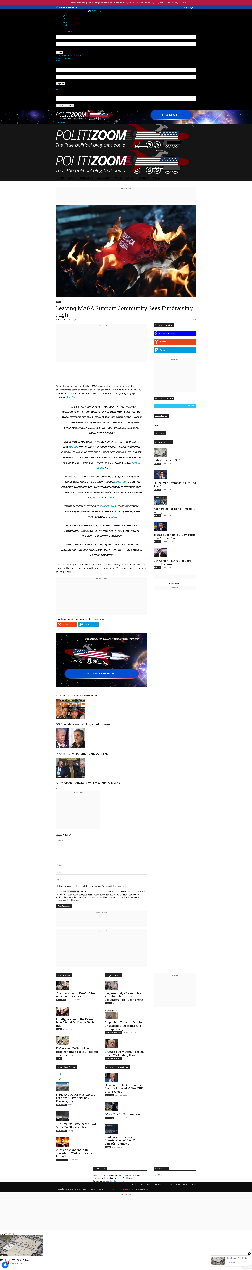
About (72, 177)
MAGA (59, 302)
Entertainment (61, 1105)
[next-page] (59, 789)
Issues (156, 177)
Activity (177, 1184)
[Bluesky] (88, 11)
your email (60, 73)
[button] (193, 127)
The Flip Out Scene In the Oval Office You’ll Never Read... (76, 1125)
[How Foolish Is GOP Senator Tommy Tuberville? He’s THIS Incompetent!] (126, 1077)
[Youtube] (95, 11)
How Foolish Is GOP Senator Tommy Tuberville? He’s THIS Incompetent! (124, 1088)
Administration (62, 1160)
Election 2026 (61, 718)
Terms (58, 60)
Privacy (134, 1184)
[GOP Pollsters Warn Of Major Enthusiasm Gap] (101, 709)
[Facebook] (91, 11)
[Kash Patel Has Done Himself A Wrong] (175, 500)
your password (62, 49)
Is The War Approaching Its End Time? (175, 484)
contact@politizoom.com (113, 1181)
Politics (144, 177)
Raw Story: (72, 397)
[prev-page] (57, 789)
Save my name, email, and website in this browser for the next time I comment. (92, 886)
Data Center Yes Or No (168, 460)
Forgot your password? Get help (69, 55)
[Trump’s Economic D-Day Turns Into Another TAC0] (175, 526)
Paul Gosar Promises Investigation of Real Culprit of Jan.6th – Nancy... (125, 1140)
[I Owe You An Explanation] (126, 1106)
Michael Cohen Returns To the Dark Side (82, 753)
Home (61, 177)
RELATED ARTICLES (66, 695)
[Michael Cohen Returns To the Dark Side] (101, 738)
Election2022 (61, 1000)
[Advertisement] (101, 346)
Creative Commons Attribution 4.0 (120, 1189)
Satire (118, 177)
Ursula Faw (62, 320)
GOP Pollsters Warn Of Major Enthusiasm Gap (86, 724)
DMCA (142, 1184)
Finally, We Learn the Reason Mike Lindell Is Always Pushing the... (77, 1022)
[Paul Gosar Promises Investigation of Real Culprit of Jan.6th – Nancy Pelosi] (126, 1129)
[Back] (100, 11)
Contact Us (86, 177)
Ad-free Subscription (67, 7)
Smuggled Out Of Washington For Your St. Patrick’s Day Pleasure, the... (75, 1098)
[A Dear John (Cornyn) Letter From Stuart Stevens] (101, 768)
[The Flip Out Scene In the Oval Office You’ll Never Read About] (77, 1116)
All (60, 1074)
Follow (191, 406)
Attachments (61, 891)
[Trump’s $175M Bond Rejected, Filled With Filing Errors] (126, 1043)
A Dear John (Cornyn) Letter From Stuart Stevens (88, 783)
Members (168, 1184)
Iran (113, 516)
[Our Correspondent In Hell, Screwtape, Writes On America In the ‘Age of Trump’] (77, 1142)
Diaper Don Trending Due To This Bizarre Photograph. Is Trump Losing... (123, 1026)
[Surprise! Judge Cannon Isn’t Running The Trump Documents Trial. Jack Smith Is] (126, 985)
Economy (157, 541)
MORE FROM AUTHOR (88, 695)
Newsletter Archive (189, 1184)
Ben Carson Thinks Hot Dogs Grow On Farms (172, 562)
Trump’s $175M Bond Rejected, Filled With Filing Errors (124, 1053)
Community (104, 177)
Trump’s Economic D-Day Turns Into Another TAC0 (174, 536)
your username (62, 40)
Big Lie (59, 1029)
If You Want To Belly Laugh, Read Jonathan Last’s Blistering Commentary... (77, 1052)
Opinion (130, 177)
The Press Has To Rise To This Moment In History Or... (75, 994)
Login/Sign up (190, 7)
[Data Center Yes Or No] (175, 452)
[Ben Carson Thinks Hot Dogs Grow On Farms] (175, 552)
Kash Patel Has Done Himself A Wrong (174, 510)
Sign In (64, 15)
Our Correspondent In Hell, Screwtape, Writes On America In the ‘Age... (76, 1153)
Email (156, 425)
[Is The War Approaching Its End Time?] (175, 474)
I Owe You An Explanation (122, 1114)
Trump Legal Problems (113, 1032)
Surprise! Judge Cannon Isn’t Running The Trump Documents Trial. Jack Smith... (125, 996)
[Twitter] (93, 11)
